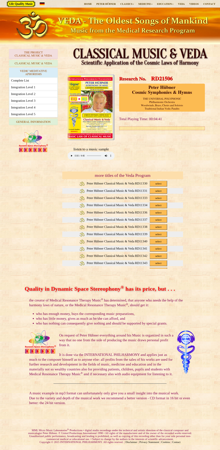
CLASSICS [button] (126, 4)
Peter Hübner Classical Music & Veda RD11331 (123, 190)
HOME (88, 4)
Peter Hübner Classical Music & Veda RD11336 (123, 212)
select (158, 183)
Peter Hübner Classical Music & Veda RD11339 (123, 234)
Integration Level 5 (23, 114)
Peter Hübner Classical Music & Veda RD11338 (123, 226)
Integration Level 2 (23, 94)
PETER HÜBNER (106, 4)
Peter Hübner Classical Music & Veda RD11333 (123, 198)
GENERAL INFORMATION (33, 122)
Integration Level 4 (23, 107)
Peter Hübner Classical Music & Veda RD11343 (123, 263)
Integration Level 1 (23, 87)
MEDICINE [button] (144, 4)
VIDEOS (194, 4)
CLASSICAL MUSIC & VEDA (33, 63)
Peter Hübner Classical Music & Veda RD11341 (123, 248)
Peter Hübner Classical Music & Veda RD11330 (123, 183)
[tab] (33, 54)
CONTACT (209, 4)
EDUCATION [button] (164, 4)
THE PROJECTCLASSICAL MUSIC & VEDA (33, 53)
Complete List (20, 80)
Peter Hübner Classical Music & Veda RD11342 (123, 255)
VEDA (181, 4)
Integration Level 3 (23, 100)
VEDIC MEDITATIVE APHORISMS (33, 72)
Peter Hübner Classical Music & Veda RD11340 (123, 241)
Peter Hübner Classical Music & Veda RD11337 (123, 219)
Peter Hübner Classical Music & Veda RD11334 (123, 205)
